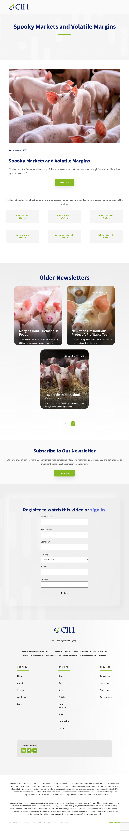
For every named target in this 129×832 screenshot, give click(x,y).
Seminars (21, 690)
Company (45, 541)
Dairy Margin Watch (64, 216)
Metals (61, 697)
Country (44, 554)
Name (43, 529)
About (20, 683)
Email (43, 516)
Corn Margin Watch (23, 236)
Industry (44, 579)
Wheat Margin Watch (106, 236)
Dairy (60, 690)
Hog (60, 676)
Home (20, 676)
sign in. (98, 510)
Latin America (62, 706)
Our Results (22, 697)
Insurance (105, 683)
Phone (43, 566)
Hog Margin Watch (22, 216)
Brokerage (105, 690)
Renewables (64, 721)
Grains (61, 714)
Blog (19, 704)
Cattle (61, 683)
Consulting (105, 676)
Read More (64, 182)
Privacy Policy (114, 822)
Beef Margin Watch (106, 216)
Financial (62, 728)
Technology (106, 697)
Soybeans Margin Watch (64, 236)
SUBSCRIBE (64, 473)
